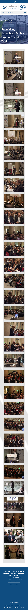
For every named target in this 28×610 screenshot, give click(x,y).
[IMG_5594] (14, 558)
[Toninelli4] (14, 462)
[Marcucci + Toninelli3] (14, 223)
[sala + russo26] (14, 287)
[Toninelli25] (14, 494)
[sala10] (14, 367)
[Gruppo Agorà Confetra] (14, 510)
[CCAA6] (14, 96)
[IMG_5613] (14, 526)
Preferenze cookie (8, 607)
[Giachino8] (14, 191)
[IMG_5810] (14, 542)
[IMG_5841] (14, 207)
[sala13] (14, 431)
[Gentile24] (14, 335)
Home (3, 21)
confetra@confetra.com (14, 582)
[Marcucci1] (14, 112)
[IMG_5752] (14, 478)
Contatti (22, 607)
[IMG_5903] (14, 399)
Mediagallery (10, 21)
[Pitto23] (14, 255)
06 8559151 (11, 580)
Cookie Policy (18, 605)
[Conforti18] (14, 303)
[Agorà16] (14, 159)
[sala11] (14, 80)
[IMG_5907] (14, 383)
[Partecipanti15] (14, 271)
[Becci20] (14, 351)
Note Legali (16, 607)
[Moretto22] (14, 239)
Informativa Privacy (9, 605)
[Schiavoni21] (14, 447)
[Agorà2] (14, 144)
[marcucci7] (14, 64)
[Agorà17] (14, 175)
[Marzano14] (14, 128)
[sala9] (14, 319)
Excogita (17, 602)
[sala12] (14, 415)
